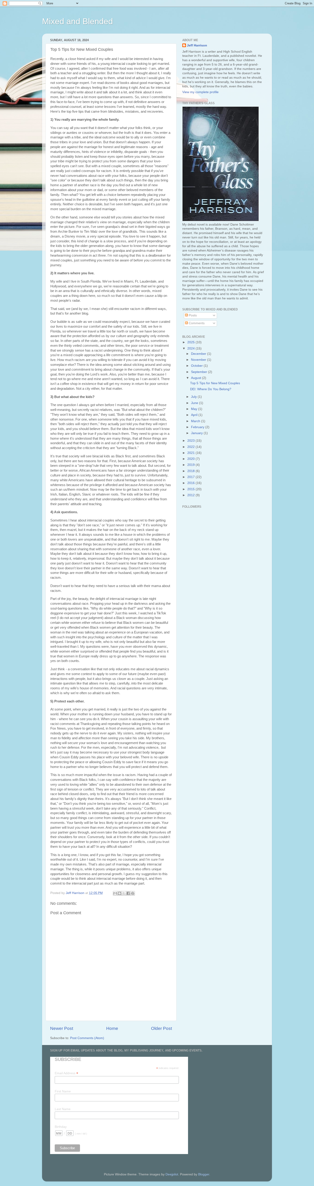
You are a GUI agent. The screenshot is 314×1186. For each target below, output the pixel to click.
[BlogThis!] (119, 893)
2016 (191, 483)
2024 (191, 348)
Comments (196, 323)
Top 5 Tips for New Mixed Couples (215, 383)
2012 (191, 495)
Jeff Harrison (197, 45)
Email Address (66, 1073)
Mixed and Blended (77, 21)
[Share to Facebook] (128, 893)
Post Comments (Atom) (87, 1038)
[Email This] (115, 893)
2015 (191, 489)
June (195, 403)
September (199, 372)
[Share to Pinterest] (132, 893)
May (194, 409)
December (199, 353)
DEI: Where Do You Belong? (210, 389)
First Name (63, 1091)
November (199, 359)
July (194, 396)
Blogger (203, 1174)
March (196, 421)
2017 (191, 477)
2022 (191, 447)
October (197, 365)
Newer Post (61, 1028)
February (198, 427)
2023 (191, 440)
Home (112, 1028)
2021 (191, 453)
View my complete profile (200, 92)
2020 (191, 459)
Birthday (61, 1127)
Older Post (161, 1028)
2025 (191, 342)
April (194, 415)
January (197, 433)
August (196, 378)
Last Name (63, 1109)
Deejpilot (172, 1174)
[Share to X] (124, 893)
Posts (192, 315)
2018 (191, 471)
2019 (191, 465)
